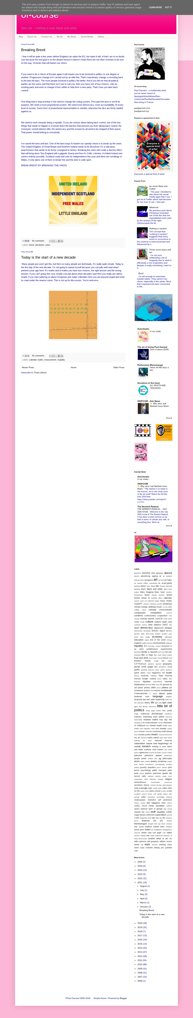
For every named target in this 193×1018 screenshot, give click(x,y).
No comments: (38, 241)
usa (149, 832)
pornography (160, 764)
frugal (156, 661)
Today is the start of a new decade (48, 257)
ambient (169, 576)
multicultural (166, 731)
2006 (140, 981)
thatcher (146, 820)
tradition (148, 827)
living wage (150, 711)
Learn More (155, 7)
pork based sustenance (144, 764)
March (143, 902)
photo (137, 761)
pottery (136, 767)
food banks (153, 658)
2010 (140, 964)
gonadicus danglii (165, 667)
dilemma (169, 631)
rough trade (157, 788)
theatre (169, 821)
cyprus (144, 625)
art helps (168, 580)
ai (160, 576)
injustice (146, 681)
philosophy (167, 758)
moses (142, 731)
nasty (170, 738)
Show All (169, 418)
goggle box (152, 667)
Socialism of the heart (148, 383)
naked (156, 738)
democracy (146, 627)
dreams (158, 634)
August (143, 886)
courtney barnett (147, 619)
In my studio (155, 331)
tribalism (169, 827)
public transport (159, 770)
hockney (145, 676)
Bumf (140, 273)
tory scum (139, 827)
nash (165, 738)
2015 (140, 944)
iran (153, 685)
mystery (144, 738)
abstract (159, 573)
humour (137, 679)
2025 (140, 866)
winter (136, 845)
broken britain (140, 598)
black (143, 589)
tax (157, 818)
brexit (31, 245)
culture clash (160, 622)
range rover (167, 776)
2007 (140, 977)
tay (161, 818)
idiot (170, 679)
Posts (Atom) (40, 372)
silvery (169, 803)
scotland (137, 794)
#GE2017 (137, 573)
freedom (137, 661)
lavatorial (138, 700)
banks (143, 586)
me (170, 719)
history (136, 676)
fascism (154, 652)
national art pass (143, 740)
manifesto (168, 714)
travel (156, 826)
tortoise (169, 824)
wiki (170, 839)
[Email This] (50, 241)
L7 (150, 693)
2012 (140, 956)
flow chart (157, 655)
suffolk (169, 812)
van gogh (157, 833)
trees (162, 827)
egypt (147, 640)
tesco (136, 821)
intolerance (139, 684)
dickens (155, 631)
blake (142, 592)
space (136, 809)
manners (138, 717)
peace (159, 755)
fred (170, 658)
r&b (170, 773)
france (165, 658)
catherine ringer (153, 601)
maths (40, 360)
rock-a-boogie (140, 788)
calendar (32, 360)
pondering (162, 761)
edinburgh (168, 637)
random (158, 776)
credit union (167, 619)
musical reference (165, 735)
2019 (140, 927)
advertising (145, 576)
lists (140, 706)
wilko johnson (140, 841)
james (140, 688)
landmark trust (141, 696)
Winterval (153, 207)
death (136, 628)
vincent (136, 835)
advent (136, 576)
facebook (137, 652)
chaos (162, 601)
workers (155, 845)
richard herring (155, 785)
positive (169, 764)
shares (136, 803)
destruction (138, 631)
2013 (140, 952)
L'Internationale (140, 693)
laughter (169, 696)
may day (163, 720)
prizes (136, 770)
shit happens (153, 803)
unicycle (137, 833)
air (164, 576)
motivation (149, 731)
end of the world (158, 640)
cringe (142, 622)
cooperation (162, 616)
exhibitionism (152, 649)
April (142, 898)
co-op (165, 607)
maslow (147, 719)
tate (153, 818)
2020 (140, 923)
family (144, 652)
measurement (50, 360)
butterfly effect (156, 598)
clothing (152, 607)
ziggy (136, 850)
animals (137, 580)
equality (138, 645)
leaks (167, 699)
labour (155, 693)
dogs (143, 634)
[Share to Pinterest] (61, 241)
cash (142, 601)
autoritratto (153, 583)
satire (151, 791)
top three (161, 824)
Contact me (46, 36)
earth (136, 637)
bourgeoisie (138, 595)
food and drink (141, 658)
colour (144, 610)
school (157, 791)
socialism (160, 805)
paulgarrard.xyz (141, 111)
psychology (146, 770)
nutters (160, 750)
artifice (145, 583)
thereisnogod (140, 823)
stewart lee (139, 812)
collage (136, 610)
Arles (142, 580)
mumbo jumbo (144, 735)
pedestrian (168, 755)
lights (136, 706)
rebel (146, 779)
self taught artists (160, 794)
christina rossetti (156, 604)
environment (159, 643)
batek (153, 586)
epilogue (169, 643)
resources (168, 782)
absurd (168, 573)
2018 (140, 931)
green (162, 670)
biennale (169, 586)
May (142, 894)
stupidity (61, 360)
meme (160, 723)
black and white (155, 589)
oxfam (169, 753)
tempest (169, 818)
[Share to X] (56, 241)
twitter (148, 829)
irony (157, 685)
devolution (39, 245)
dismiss (137, 634)
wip (142, 845)
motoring (157, 731)
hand (149, 673)
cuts (170, 622)
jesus (159, 688)
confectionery (150, 616)
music (154, 734)
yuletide (168, 848)
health (169, 672)
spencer (144, 809)
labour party (165, 693)
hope (161, 676)
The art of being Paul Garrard (152, 347)
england (137, 643)
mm (157, 729)
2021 (140, 882)
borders (169, 592)
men (147, 725)
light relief (167, 702)
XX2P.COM (142, 484)
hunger (145, 679)
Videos (101, 36)
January (144, 906)
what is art (162, 838)
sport (150, 809)
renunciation (155, 782)
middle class (167, 725)
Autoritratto (143, 329)
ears (170, 634)
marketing (147, 717)
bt (149, 598)
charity (169, 601)
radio (144, 776)
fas (149, 652)
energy (169, 640)
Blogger (123, 998)
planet (148, 761)
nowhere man (150, 750)
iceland (153, 679)
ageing (155, 576)
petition (150, 758)
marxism (169, 717)
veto (164, 833)
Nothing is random (158, 228)
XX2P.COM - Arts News (148, 401)
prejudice (152, 767)
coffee (169, 607)
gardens (151, 664)
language (158, 696)
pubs (170, 770)
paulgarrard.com (142, 108)
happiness (156, 673)
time (155, 824)
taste (149, 818)
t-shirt (136, 818)
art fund (161, 580)
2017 (140, 935)
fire (147, 655)
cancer (136, 601)
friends (148, 661)
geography (167, 664)
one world (168, 750)
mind (153, 728)
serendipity (161, 797)
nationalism (139, 743)
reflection (152, 779)
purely (141, 773)
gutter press (140, 673)
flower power (167, 655)
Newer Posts (28, 367)
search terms (147, 794)
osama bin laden (155, 753)
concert (169, 613)
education (139, 640)
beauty (162, 586)
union (47, 245)
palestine (138, 755)
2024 (140, 870)
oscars (164, 753)
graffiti (137, 670)
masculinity (138, 720)
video (169, 832)
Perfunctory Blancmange (150, 365)
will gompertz (153, 841)
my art (137, 738)
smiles (137, 806)
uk (152, 830)
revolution (138, 785)
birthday (137, 589)
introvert (148, 685)
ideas (165, 679)
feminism (137, 655)
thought (150, 824)
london (158, 711)
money (163, 728)
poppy (169, 761)
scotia (169, 791)
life (152, 702)
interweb (168, 682)
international (157, 681)
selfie (143, 797)
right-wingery (167, 785)
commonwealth (165, 610)
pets (155, 758)
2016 (140, 939)
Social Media (87, 36)
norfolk (137, 746)
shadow (169, 797)
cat (145, 601)
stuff (153, 811)
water (152, 835)
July (142, 890)
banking (137, 586)
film (143, 655)
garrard (158, 664)
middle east (138, 728)
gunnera (169, 670)
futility (170, 661)
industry (137, 681)
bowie (147, 595)
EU (145, 646)
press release (162, 767)
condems (138, 615)
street (148, 812)
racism (137, 776)
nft (171, 743)
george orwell (140, 667)
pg (160, 758)
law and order (149, 700)
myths (150, 738)
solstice (169, 806)
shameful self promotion (160, 800)
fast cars (161, 652)
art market (138, 583)
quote (165, 773)
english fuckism (147, 643)
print (170, 767)
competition (155, 612)
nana (161, 738)
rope (150, 788)
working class (165, 845)
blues (157, 592)
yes (162, 848)
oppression (144, 753)
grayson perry (153, 670)
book (163, 592)
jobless (165, 687)
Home (73, 367)
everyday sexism (154, 646)
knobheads (166, 690)
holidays (154, 676)
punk (136, 773)
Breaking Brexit (33, 50)
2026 (140, 862)
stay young (167, 809)
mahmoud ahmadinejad (152, 714)
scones (163, 791)
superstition (160, 815)
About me (32, 36)
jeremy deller (150, 688)
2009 (140, 968)
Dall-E (165, 625)
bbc (157, 586)
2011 (140, 960)
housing (168, 676)
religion (168, 779)
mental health (156, 726)
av (159, 583)
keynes (157, 690)
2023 (140, 874)
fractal (160, 658)
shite (163, 803)
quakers (148, 773)
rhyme (146, 785)
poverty (143, 767)
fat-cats (168, 652)
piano (143, 761)
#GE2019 (146, 573)
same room (144, 791)
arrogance (148, 580)
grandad (144, 670)
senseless (151, 797)
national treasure (163, 740)
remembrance (140, 782)
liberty (147, 703)
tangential (143, 818)
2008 (140, 972)
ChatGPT (138, 604)
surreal (169, 815)
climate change (140, 607)
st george (158, 809)
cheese (146, 604)
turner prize (139, 830)
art (155, 579)
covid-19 (158, 619)
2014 (140, 948)
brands (154, 595)
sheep (143, 803)
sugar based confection (144, 815)
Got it (168, 7)
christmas (167, 604)
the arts (158, 821)
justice (147, 690)
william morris (166, 841)
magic (136, 714)
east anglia (145, 637)
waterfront (159, 835)
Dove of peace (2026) (159, 349)
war (147, 836)
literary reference (149, 706)
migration (147, 728)
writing (157, 848)
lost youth (167, 711)
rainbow (150, 776)
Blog (21, 36)
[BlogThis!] (53, 241)
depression (159, 628)
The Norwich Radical (148, 506)
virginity (143, 835)
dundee (164, 634)
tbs (164, 818)
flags (151, 655)
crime (136, 622)
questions (157, 773)
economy (157, 636)
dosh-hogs (150, 634)
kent (152, 690)
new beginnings (161, 743)
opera (136, 753)
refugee (160, 779)
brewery (162, 595)
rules (164, 788)
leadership (160, 700)
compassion (140, 612)
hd (163, 673)
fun (163, 661)
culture (149, 621)
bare (148, 586)
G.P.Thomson (140, 664)
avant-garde (167, 583)
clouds (159, 607)
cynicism (137, 625)
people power (140, 758)
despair (168, 628)
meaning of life (139, 723)
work (147, 844)
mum (136, 735)
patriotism (149, 755)
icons (159, 679)
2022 (140, 878)
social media (148, 806)
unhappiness (167, 830)
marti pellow (158, 717)
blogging (149, 592)
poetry (154, 761)
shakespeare (139, 800)
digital (162, 631)
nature (149, 743)
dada (150, 625)
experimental (166, 649)
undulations (158, 830)
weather (151, 839)
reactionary (138, 779)
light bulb (158, 703)
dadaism (157, 625)
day (170, 625)
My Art (60, 36)
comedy (152, 609)
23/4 (153, 573)
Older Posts (118, 367)
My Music (71, 36)
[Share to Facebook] (59, 241)
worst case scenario (143, 848)
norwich (146, 746)
